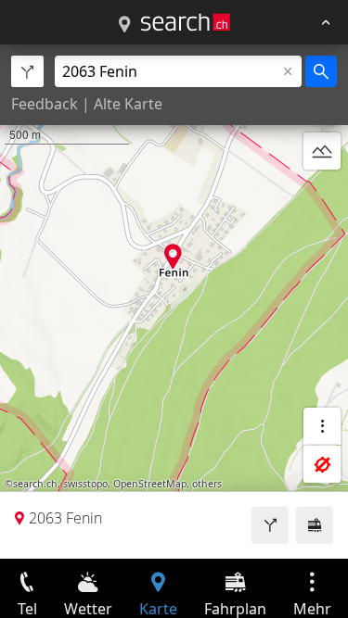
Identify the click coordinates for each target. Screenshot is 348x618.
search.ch (35, 483)
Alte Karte (128, 104)
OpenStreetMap (150, 483)
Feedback (44, 104)
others (207, 483)
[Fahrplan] (314, 525)
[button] (173, 256)
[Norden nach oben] (322, 195)
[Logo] (185, 22)
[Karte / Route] (124, 25)
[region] (174, 301)
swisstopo (85, 483)
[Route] (270, 525)
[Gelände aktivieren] (322, 151)
